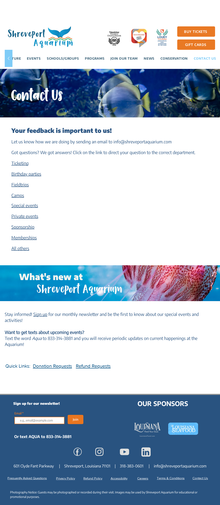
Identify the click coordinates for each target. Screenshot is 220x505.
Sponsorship (22, 226)
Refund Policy (92, 478)
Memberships (24, 237)
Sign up (40, 314)
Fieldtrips (20, 184)
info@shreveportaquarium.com (142, 141)
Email (18, 413)
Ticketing (20, 163)
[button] (34, 58)
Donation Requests (52, 366)
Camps (17, 195)
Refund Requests (93, 366)
